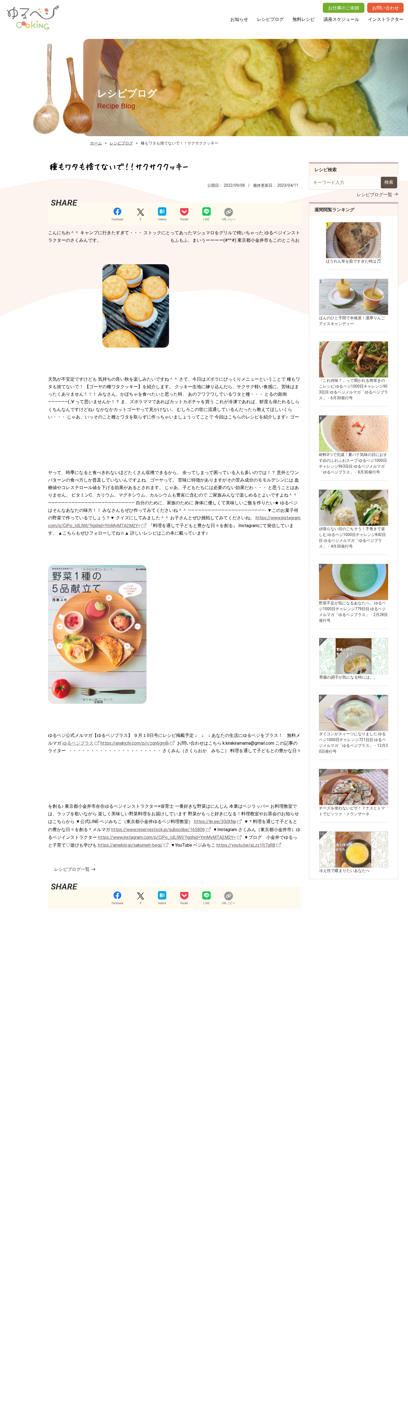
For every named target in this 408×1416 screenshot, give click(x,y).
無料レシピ (304, 19)
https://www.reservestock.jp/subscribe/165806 (158, 829)
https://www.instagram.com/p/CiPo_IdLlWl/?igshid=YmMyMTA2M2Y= (167, 837)
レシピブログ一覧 (72, 869)
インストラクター (386, 19)
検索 (388, 182)
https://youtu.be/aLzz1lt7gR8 (245, 845)
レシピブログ (270, 19)
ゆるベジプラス (78, 743)
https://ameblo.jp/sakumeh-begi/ (130, 845)
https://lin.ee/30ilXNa (215, 821)
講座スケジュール (341, 19)
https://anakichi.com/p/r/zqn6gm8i (134, 743)
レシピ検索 (325, 169)
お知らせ (239, 19)
